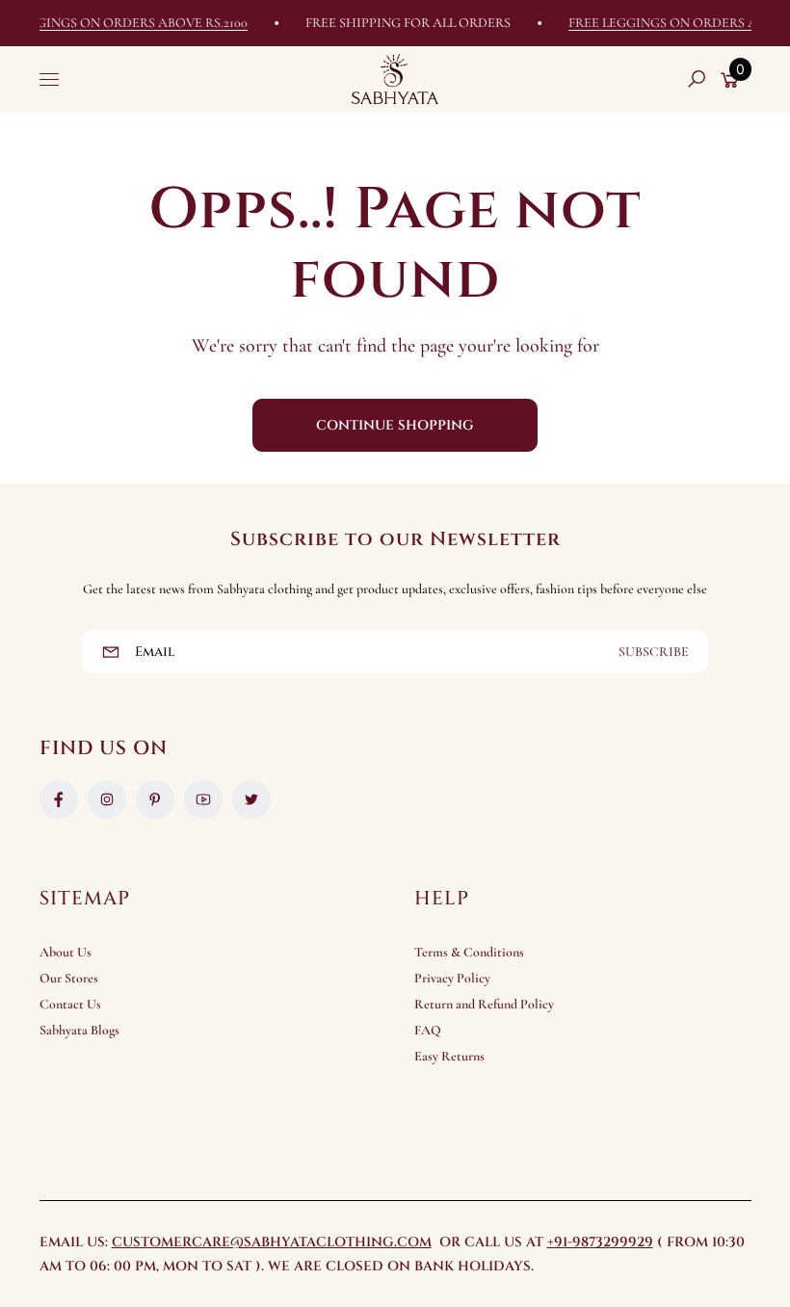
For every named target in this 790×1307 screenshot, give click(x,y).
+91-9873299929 (600, 1242)
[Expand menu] (49, 79)
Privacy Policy (452, 978)
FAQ (427, 1030)
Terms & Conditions (469, 952)
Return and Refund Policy (484, 1004)
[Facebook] (59, 799)
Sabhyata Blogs (79, 1030)
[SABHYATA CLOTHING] (395, 79)
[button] (696, 79)
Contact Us (70, 1004)
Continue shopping (395, 425)
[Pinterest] (155, 799)
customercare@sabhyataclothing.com (272, 1242)
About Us (66, 952)
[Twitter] (251, 799)
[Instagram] (107, 799)
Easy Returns (449, 1056)
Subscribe (654, 651)
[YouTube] (203, 799)
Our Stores (69, 978)
